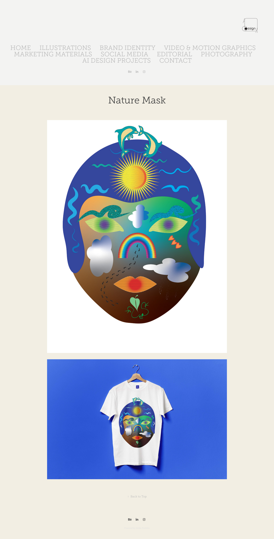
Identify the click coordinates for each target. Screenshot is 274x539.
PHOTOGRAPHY (226, 54)
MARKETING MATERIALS (53, 54)
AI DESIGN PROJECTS (116, 60)
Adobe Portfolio (143, 528)
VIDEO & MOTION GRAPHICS (210, 47)
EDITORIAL (174, 54)
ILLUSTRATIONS (65, 47)
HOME (20, 47)
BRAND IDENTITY (127, 47)
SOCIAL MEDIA (124, 54)
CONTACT (175, 60)
